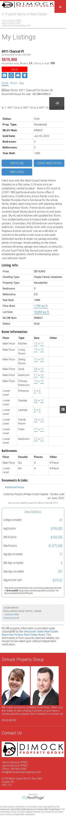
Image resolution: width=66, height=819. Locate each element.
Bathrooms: (9, 450)
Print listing (17, 172)
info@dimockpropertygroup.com (16, 25)
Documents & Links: (15, 480)
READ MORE (9, 720)
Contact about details (49, 163)
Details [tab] (5, 83)
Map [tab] (21, 83)
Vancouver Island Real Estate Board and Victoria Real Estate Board (30, 633)
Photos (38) (17, 163)
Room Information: (15, 331)
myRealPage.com (33, 798)
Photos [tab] (13, 83)
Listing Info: (10, 265)
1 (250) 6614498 (11, 614)
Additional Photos (14, 487)
